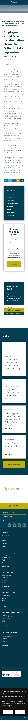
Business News (11, 197)
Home (3, 21)
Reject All (20, 712)
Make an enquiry (14, 264)
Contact (4, 546)
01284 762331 (5, 626)
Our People (5, 535)
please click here (13, 707)
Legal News (9, 21)
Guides (9, 209)
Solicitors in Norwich (9, 593)
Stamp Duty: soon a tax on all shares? (13, 444)
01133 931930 (5, 586)
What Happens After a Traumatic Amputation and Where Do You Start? (13, 419)
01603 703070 (5, 606)
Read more (8, 372)
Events (4, 541)
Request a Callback (14, 313)
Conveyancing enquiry (13, 258)
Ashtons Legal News (12, 194)
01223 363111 (5, 646)
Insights (4, 538)
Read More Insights (14, 464)
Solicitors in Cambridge (9, 632)
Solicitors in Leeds (8, 573)
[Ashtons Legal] (14, 2)
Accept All (8, 712)
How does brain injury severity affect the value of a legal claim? (13, 391)
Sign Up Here (8, 516)
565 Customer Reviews (15, 675)
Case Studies (10, 212)
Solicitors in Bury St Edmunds (12, 612)
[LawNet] (14, 489)
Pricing (4, 543)
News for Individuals (12, 203)
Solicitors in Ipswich (9, 553)
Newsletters (10, 215)
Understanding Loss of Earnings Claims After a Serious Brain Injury (13, 364)
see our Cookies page (7, 705)
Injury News (10, 200)
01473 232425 (5, 567)
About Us (5, 533)
